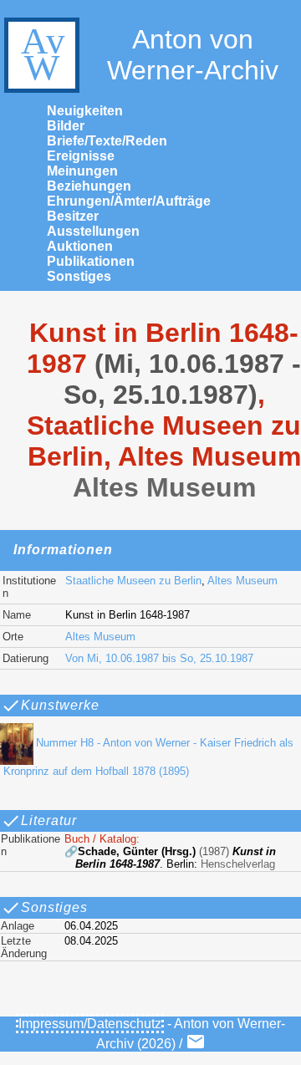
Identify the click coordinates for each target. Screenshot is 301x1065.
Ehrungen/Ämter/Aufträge (129, 201)
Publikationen (91, 261)
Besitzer (73, 216)
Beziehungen (89, 186)
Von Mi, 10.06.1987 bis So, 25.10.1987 (159, 658)
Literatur (49, 820)
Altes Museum (242, 580)
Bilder (65, 126)
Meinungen (82, 171)
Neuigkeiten (85, 111)
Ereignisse (81, 156)
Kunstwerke (60, 705)
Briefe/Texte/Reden (107, 141)
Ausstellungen (93, 231)
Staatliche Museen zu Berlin (133, 580)
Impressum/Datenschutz (89, 1024)
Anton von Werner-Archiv (192, 54)
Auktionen (80, 246)
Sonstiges (79, 276)
